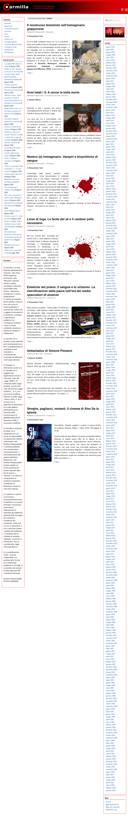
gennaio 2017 (111, 349)
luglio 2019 (110, 270)
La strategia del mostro (12, 148)
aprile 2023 (110, 152)
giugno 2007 (110, 651)
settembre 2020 (111, 233)
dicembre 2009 (111, 572)
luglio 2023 (110, 144)
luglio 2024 (110, 113)
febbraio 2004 (111, 756)
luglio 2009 (110, 585)
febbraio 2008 (111, 630)
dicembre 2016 (111, 352)
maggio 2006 (110, 685)
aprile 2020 (110, 247)
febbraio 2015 (111, 409)
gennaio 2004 (111, 759)
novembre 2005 (111, 701)
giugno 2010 (110, 557)
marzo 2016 (110, 375)
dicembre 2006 (111, 667)
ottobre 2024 (110, 105)
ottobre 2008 (110, 609)
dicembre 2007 (111, 635)
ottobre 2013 (110, 451)
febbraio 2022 (111, 189)
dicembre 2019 (111, 257)
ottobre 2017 (110, 325)
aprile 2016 (110, 373)
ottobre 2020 (110, 231)
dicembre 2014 (111, 415)
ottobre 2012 (110, 483)
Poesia (6, 37)
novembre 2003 (111, 764)
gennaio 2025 (111, 97)
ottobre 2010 (110, 546)
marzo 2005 (110, 722)
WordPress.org (111, 810)
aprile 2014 (110, 436)
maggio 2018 (110, 307)
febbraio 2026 (111, 63)
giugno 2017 (110, 336)
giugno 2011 (110, 525)
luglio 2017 (110, 333)
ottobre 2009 (110, 578)
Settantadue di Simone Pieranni (49, 350)
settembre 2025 (111, 76)
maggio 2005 (110, 717)
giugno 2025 (110, 84)
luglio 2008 (110, 617)
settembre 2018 (111, 296)
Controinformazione (11, 29)
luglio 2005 (110, 712)
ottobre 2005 (110, 704)
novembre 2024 (111, 102)
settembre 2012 (111, 486)
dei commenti (113, 807)
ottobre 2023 (110, 136)
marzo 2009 (110, 596)
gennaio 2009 (111, 601)
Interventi (64, 95)
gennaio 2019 (111, 286)
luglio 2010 (110, 554)
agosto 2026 (110, 47)
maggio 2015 (110, 402)
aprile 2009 (110, 593)
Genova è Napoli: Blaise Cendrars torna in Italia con (13, 224)
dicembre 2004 (111, 730)
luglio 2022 (110, 176)
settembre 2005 (111, 706)
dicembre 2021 (111, 194)
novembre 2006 (111, 670)
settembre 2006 (111, 675)
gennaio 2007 (111, 664)
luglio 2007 (110, 648)
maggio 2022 (110, 181)
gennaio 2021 (111, 223)
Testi (6, 34)
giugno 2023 (110, 147)
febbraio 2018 (111, 315)
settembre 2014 (111, 423)
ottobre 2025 (110, 73)
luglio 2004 (110, 743)
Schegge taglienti (10, 42)
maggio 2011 (110, 528)
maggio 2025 (110, 86)
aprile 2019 (110, 278)
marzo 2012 (110, 501)
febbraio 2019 (111, 283)
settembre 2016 (111, 360)
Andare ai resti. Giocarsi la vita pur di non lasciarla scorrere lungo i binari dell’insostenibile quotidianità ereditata (13, 74)
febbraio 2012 (111, 504)
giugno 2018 (110, 304)
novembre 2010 (111, 543)
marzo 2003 (110, 785)
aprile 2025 (110, 89)
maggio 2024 (110, 118)
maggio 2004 (110, 748)
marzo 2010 (110, 564)
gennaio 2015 (111, 412)
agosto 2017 (110, 331)
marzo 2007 (110, 659)
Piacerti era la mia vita (12, 90)
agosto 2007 (110, 646)
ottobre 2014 (110, 420)
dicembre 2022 (111, 163)
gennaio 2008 (111, 633)
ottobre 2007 (110, 641)
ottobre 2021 (110, 199)
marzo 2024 (110, 123)
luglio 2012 (110, 491)
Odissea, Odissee (10, 142)
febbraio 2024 (111, 126)
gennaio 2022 (111, 191)
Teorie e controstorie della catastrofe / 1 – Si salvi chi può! (13, 168)
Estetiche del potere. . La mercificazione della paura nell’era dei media (61, 290)
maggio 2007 (110, 654)
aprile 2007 (110, 656)
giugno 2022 (110, 178)
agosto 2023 (110, 141)
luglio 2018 (110, 302)
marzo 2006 (110, 691)
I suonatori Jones (10, 47)
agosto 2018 (110, 299)
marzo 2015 (110, 407)
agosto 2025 (110, 78)
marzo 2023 (110, 155)
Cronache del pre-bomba (53, 95)
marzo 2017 (110, 344)
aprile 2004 (110, 751)
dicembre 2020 (111, 226)
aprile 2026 (110, 57)
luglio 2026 (110, 50)
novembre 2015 (111, 386)
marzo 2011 (110, 533)
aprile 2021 (110, 215)
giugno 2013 (110, 462)
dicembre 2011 (111, 509)
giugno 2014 (110, 430)
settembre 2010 (111, 549)
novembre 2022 (111, 165)
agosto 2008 (110, 614)
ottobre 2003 (110, 767)
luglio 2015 (110, 396)
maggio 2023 (110, 149)
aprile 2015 (110, 404)
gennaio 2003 (111, 790)
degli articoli (112, 804)
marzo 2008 (110, 627)
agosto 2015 (110, 394)
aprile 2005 (110, 719)
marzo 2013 (110, 470)
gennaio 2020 (111, 254)
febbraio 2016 (111, 378)
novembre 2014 (111, 417)
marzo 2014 (110, 438)
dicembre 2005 (111, 698)
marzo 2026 (110, 60)
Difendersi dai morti (11, 245)
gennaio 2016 (111, 381)
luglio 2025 (110, 81)
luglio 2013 (110, 459)
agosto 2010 (110, 551)
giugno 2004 (110, 746)
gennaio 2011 (110, 538)
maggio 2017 (110, 339)
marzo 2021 (110, 218)
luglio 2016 (110, 365)
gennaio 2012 (111, 507)
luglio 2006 (110, 680)
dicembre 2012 (111, 478)
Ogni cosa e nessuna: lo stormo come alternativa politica (13, 197)
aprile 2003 (110, 782)
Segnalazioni (9, 50)
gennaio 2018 (111, 317)
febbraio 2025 (111, 94)
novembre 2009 (111, 575)
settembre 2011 (111, 517)
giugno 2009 (110, 588)
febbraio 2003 (111, 788)
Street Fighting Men (11, 211)
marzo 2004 (110, 754)
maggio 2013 (110, 465)
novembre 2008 (111, 606)
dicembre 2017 (111, 320)
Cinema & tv (52, 298)
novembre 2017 (111, 323)
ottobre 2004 (110, 735)
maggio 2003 (110, 780)
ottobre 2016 (110, 357)
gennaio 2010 (111, 570)
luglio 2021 (110, 207)
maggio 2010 (110, 559)
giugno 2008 (110, 620)
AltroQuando (8, 52)
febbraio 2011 (111, 536)
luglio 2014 (110, 428)
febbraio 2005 (111, 725)
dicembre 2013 (111, 446)
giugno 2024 (110, 115)
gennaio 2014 (111, 444)
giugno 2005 (110, 714)
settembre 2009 (111, 580)
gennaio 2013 (111, 475)
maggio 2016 (110, 370)
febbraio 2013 (111, 472)
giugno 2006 (110, 683)
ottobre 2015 (110, 388)
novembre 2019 (111, 260)
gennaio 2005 (111, 727)
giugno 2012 (110, 494)
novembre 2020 (111, 228)
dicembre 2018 (111, 289)
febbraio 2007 (111, 662)
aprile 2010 (110, 562)
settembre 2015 (111, 391)
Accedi (108, 802)
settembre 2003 (111, 769)
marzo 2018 (110, 312)
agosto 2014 (110, 425)
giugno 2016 (110, 367)
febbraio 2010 (111, 567)
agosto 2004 (110, 740)
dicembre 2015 (111, 383)
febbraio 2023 (111, 157)
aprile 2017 (110, 341)
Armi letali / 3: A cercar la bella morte (53, 92)
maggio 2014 (110, 433)
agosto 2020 (110, 236)
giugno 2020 (110, 241)
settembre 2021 (111, 202)
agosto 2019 (110, 268)
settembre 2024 (111, 107)
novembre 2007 (111, 638)
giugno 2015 (110, 399)
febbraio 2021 (111, 220)
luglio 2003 (110, 775)
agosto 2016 (110, 362)
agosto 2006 (110, 677)
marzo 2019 (110, 281)
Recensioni (50, 32)
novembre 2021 (111, 197)
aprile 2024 (110, 120)
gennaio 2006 (111, 696)
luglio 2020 (110, 239)
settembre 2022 (111, 170)
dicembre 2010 (111, 541)
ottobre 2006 (110, 672)
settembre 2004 (111, 738)
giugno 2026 (110, 52)
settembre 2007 (111, 643)
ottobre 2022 (110, 168)
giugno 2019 (110, 273)
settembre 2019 (111, 265)
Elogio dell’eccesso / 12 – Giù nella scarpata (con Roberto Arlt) (13, 111)
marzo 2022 (110, 186)
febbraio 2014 (111, 441)
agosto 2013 (110, 457)
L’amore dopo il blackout (13, 174)
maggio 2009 (110, 591)
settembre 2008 (111, 612)
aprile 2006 (110, 688)
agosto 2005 (110, 709)
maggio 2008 (110, 622)
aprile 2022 (110, 184)
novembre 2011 (111, 512)
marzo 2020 (110, 249)
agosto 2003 (110, 772)
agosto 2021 (110, 205)
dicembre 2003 (111, 761)
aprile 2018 (110, 310)
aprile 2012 (110, 499)
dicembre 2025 (111, 68)
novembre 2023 (111, 134)
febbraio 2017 (111, 346)
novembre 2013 (111, 449)
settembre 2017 (111, 328)
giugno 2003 (110, 777)
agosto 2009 (110, 583)
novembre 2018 (111, 291)
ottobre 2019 (110, 262)
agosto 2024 (110, 110)
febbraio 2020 (111, 252)
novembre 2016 (111, 354)
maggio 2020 (110, 244)
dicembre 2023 (111, 131)
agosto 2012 (110, 488)
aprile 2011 (110, 530)
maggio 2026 (110, 55)
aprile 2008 (110, 625)
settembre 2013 (111, 454)
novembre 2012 (111, 480)
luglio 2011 (110, 522)
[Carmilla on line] (64, 7)
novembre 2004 (111, 733)
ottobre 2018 (110, 294)
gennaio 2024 (111, 128)
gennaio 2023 (111, 160)
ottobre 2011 (110, 515)
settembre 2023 (111, 139)
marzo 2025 (110, 92)
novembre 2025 (111, 71)
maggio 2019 (110, 275)
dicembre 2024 (111, 99)
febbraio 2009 (111, 599)
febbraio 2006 (111, 693)
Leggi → (30, 73)
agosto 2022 (110, 173)
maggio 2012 (110, 496)
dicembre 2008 (111, 604)
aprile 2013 (110, 467)
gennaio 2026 (111, 65)
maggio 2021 (110, 212)
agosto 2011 (110, 520)
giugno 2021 (110, 210)
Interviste (7, 31)
